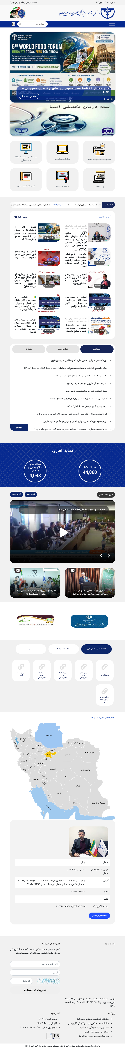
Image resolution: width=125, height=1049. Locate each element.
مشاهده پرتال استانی (99, 915)
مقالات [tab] (28, 349)
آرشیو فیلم (31, 494)
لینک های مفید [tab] (63, 649)
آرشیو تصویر (16, 494)
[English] (13, 24)
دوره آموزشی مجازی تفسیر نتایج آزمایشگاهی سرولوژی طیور (79, 360)
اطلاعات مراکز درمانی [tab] (96, 649)
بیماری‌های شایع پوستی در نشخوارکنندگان (87, 406)
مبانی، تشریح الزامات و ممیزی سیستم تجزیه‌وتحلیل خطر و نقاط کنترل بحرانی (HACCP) (65, 368)
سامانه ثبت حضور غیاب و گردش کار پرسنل (88, 1023)
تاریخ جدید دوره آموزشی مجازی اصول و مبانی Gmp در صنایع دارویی (75, 422)
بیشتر (19, 427)
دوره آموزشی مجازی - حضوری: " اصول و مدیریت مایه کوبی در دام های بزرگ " (70, 429)
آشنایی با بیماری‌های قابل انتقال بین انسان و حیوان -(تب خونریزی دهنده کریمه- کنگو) (25, 278)
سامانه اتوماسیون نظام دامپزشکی (92, 1019)
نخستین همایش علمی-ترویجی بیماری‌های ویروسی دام (81, 376)
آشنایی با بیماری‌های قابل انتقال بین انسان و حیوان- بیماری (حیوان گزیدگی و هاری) (25, 324)
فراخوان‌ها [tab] (63, 349)
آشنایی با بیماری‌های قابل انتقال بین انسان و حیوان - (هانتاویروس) (76, 278)
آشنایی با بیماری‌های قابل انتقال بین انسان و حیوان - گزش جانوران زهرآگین (76, 301)
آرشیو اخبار (23, 217)
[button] (112, 99)
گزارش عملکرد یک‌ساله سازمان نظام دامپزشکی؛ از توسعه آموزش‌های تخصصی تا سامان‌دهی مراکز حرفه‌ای (76, 238)
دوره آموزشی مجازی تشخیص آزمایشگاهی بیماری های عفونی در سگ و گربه (71, 414)
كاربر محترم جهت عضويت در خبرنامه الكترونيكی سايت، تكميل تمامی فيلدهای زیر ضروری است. (35, 951)
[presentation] (109, 556)
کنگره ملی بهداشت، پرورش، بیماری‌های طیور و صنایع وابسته (76, 328)
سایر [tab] (31, 649)
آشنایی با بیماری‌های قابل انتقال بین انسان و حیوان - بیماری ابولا (25, 254)
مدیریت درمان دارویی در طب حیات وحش (87, 383)
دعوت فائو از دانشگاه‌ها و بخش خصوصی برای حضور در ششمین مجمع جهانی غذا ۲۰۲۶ (25, 231)
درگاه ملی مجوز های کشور (96, 1032)
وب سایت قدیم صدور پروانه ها (94, 1036)
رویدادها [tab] (97, 349)
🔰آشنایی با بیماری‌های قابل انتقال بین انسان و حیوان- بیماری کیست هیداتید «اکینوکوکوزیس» (25, 301)
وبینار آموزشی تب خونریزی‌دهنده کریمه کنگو (86, 391)
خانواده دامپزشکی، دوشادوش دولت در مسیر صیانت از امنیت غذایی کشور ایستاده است (76, 258)
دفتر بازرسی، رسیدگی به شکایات (94, 1028)
